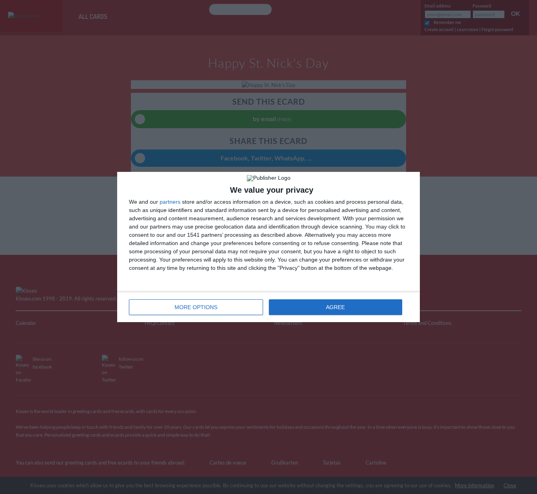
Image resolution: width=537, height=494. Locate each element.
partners (170, 202)
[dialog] (268, 247)
